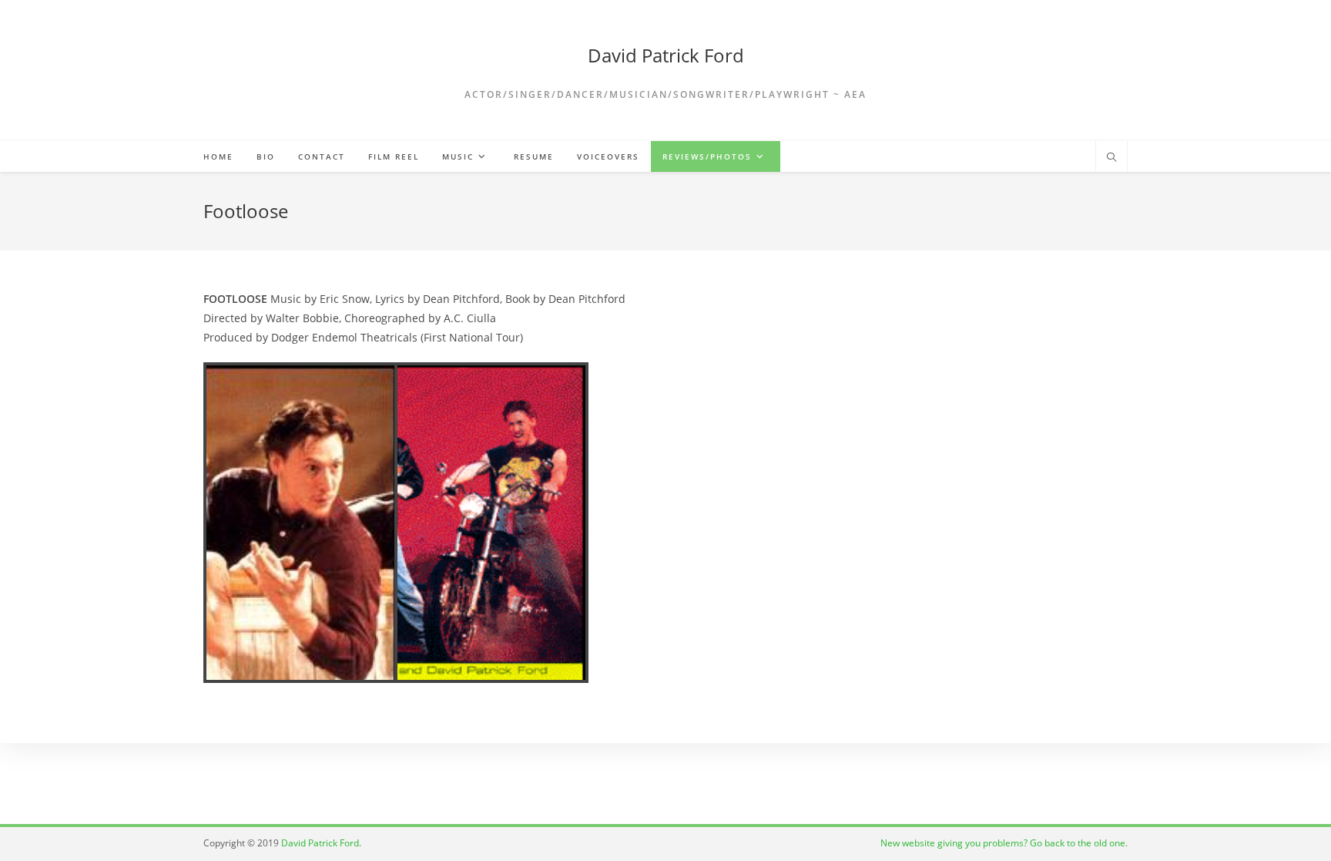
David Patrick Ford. (321, 842)
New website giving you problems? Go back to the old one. (1004, 842)
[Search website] (1111, 158)
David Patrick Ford (666, 55)
